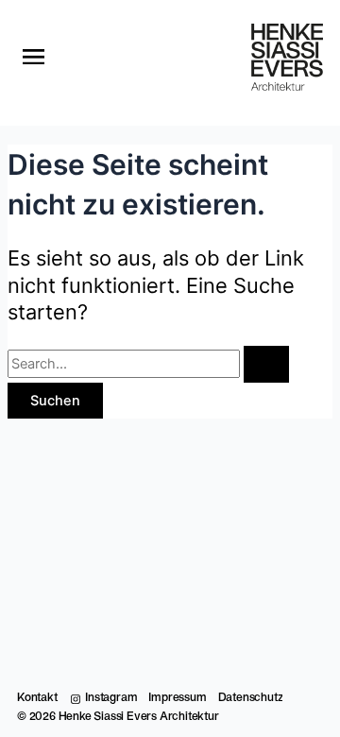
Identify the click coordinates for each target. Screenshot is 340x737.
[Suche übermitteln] (266, 364)
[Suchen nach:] (148, 363)
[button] (33, 58)
